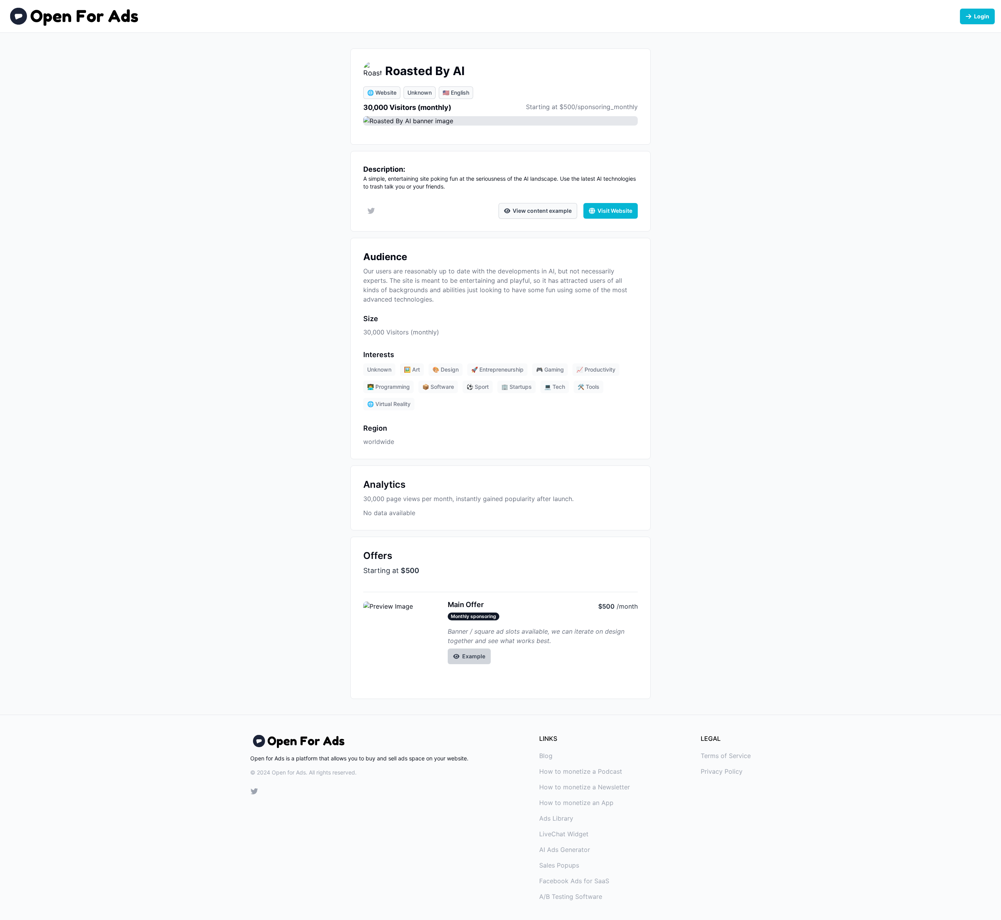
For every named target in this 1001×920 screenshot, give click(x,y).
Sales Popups (559, 865)
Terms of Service (726, 756)
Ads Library (556, 818)
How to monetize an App (576, 803)
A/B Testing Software (570, 896)
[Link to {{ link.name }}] (254, 792)
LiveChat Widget (563, 834)
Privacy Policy (722, 771)
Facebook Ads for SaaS (574, 881)
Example (473, 656)
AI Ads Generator (564, 850)
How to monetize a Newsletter (584, 787)
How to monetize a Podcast (580, 771)
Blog (546, 756)
